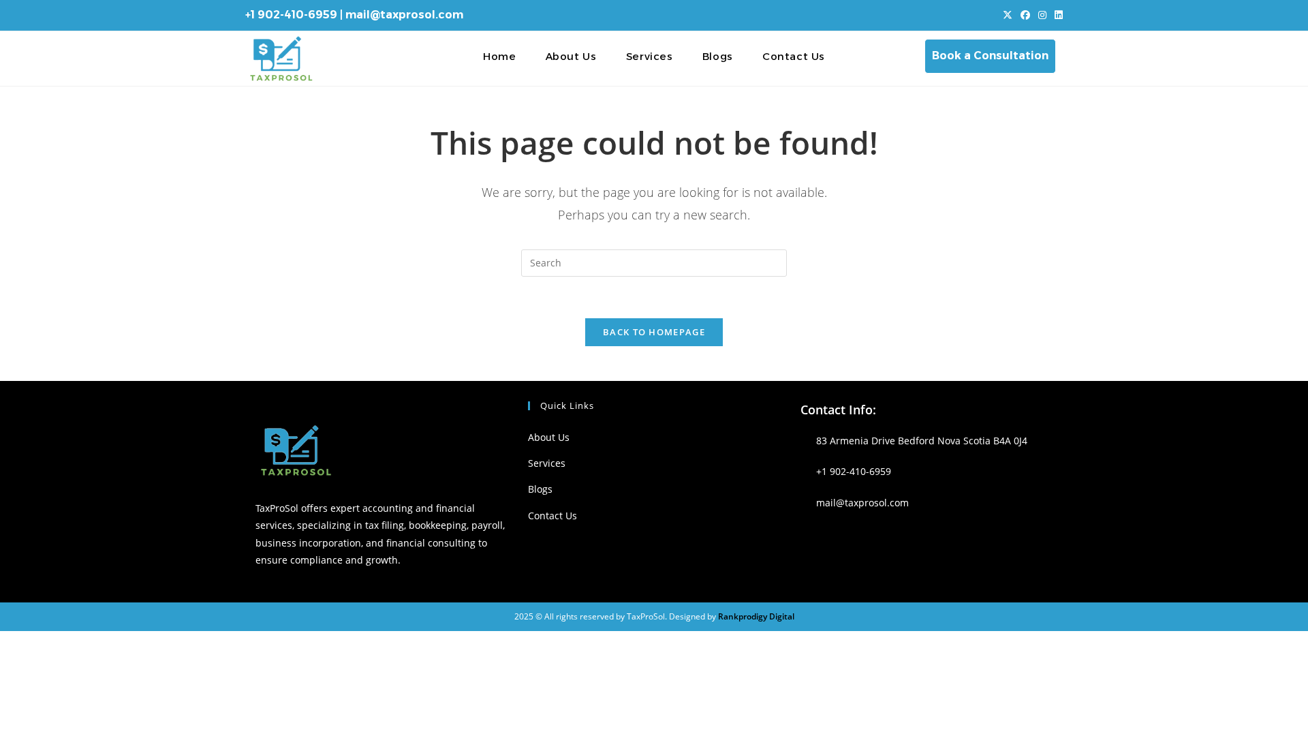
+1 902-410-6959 (291, 14)
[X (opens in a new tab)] (1007, 15)
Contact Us (552, 515)
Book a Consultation (990, 55)
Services (546, 463)
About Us (549, 437)
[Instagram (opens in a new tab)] (1042, 15)
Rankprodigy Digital (756, 616)
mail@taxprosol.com (404, 14)
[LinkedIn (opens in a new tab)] (1056, 15)
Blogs (540, 488)
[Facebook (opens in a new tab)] (1025, 15)
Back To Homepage (654, 332)
